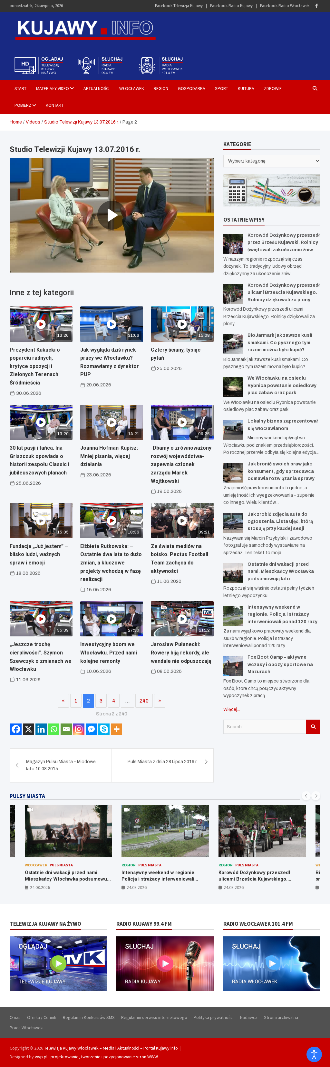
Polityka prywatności (214, 1017)
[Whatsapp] (53, 729)
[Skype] (104, 729)
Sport (221, 88)
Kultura (246, 88)
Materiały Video (52, 88)
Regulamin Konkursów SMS (89, 1017)
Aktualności (96, 88)
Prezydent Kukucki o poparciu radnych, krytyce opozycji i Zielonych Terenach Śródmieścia (35, 366)
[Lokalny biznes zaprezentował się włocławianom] (233, 430)
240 (144, 700)
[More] (116, 729)
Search (313, 727)
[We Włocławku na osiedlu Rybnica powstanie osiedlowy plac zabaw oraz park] (233, 387)
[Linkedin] (41, 729)
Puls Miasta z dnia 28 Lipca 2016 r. (162, 761)
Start (20, 88)
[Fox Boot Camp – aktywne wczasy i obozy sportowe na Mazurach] (233, 666)
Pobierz (23, 105)
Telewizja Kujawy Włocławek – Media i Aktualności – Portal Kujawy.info (111, 1048)
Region (161, 88)
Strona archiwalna (281, 1017)
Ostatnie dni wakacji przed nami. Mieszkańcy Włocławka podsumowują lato (281, 571)
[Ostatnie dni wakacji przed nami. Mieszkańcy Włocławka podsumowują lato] (233, 573)
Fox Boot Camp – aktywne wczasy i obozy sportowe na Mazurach (280, 664)
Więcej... (231, 709)
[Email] (66, 729)
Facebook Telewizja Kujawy (179, 5)
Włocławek (131, 88)
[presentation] (306, 795)
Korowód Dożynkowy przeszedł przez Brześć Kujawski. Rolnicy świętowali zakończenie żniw (284, 242)
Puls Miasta (52, 865)
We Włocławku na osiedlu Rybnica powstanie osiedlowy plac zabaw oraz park (282, 385)
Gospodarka (191, 88)
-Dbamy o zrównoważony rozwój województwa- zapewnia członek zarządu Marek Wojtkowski (181, 464)
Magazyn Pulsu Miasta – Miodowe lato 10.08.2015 (61, 765)
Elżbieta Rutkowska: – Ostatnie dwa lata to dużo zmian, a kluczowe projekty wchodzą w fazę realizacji (111, 562)
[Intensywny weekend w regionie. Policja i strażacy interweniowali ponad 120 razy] (233, 616)
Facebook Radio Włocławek (284, 5)
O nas (15, 1017)
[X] (28, 729)
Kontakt (54, 105)
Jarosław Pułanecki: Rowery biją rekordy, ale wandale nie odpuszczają (181, 652)
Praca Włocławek (26, 1028)
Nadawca (248, 1017)
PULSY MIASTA (27, 796)
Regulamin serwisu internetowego (154, 1017)
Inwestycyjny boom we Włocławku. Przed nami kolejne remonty (108, 652)
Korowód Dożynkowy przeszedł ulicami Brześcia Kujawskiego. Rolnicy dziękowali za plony (284, 292)
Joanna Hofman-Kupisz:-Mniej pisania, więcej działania (110, 456)
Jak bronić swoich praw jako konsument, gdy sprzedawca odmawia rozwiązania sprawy (281, 471)
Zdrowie (273, 88)
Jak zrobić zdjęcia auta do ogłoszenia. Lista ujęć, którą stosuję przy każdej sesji (280, 521)
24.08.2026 (40, 887)
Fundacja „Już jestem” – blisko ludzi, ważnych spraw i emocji (39, 554)
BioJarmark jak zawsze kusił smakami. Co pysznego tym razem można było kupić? (280, 342)
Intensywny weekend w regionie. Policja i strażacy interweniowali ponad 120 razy (282, 614)
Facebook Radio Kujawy (231, 5)
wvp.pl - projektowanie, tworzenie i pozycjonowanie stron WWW (96, 1057)
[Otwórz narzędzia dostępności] (314, 1054)
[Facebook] (316, 6)
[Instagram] (78, 729)
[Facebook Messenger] (91, 729)
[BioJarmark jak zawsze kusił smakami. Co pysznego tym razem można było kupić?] (233, 344)
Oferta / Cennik (41, 1017)
